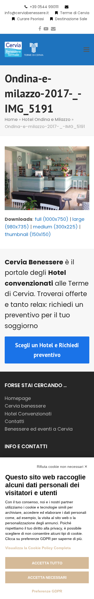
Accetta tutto (47, 563)
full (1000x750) (51, 219)
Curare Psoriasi (30, 19)
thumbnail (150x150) (28, 234)
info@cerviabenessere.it (27, 12)
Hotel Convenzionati (28, 413)
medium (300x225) (55, 226)
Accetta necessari (47, 577)
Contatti (14, 421)
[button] (86, 49)
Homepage (18, 398)
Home (11, 119)
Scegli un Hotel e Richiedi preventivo (47, 350)
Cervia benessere (25, 406)
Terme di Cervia (74, 12)
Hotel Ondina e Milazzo (46, 119)
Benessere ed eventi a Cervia (39, 429)
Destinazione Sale (71, 19)
